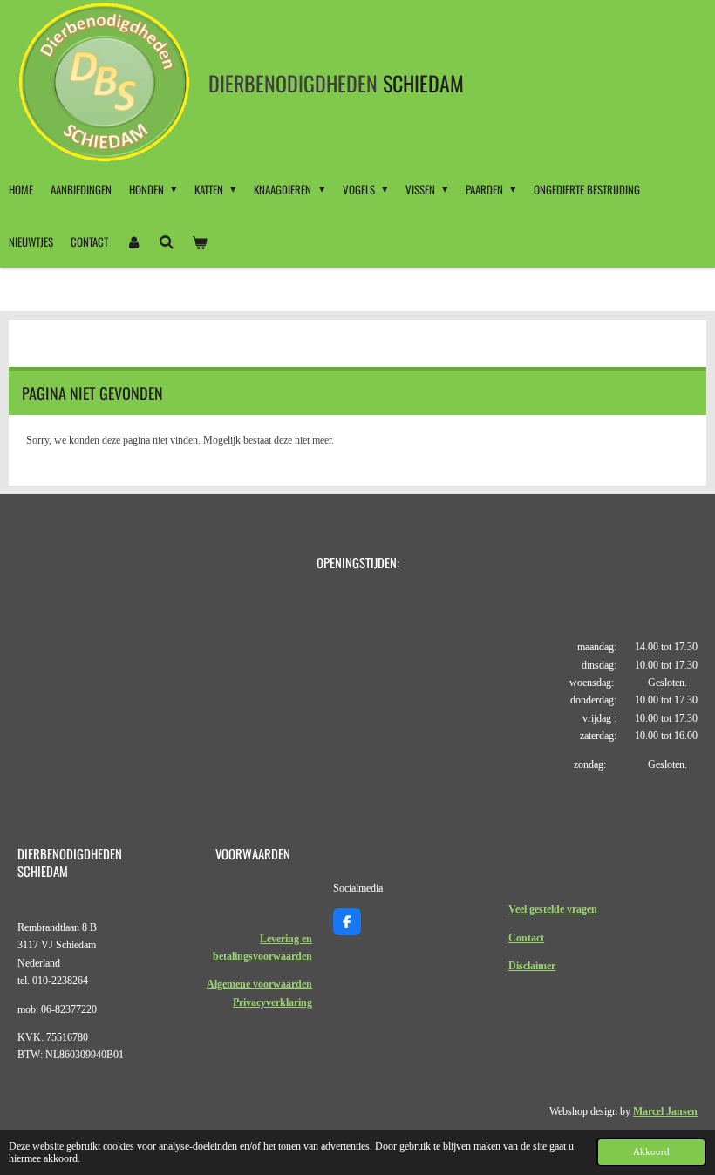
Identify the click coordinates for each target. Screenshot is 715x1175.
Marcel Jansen (665, 1111)
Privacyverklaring (272, 1002)
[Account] (133, 241)
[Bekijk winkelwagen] (199, 241)
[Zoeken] (166, 241)
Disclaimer (531, 966)
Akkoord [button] (651, 1151)
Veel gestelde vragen (552, 909)
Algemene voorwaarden (259, 984)
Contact (526, 938)
